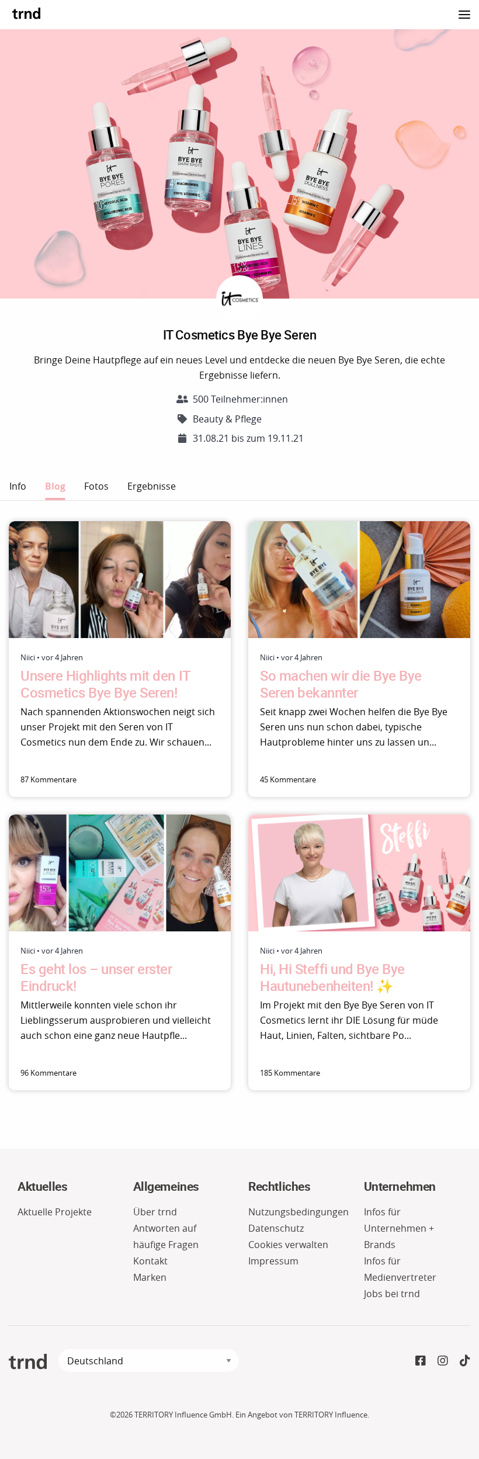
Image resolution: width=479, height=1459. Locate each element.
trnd (26, 13)
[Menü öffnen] (464, 13)
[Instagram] (443, 1360)
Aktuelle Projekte (55, 1211)
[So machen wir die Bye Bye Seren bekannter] (359, 579)
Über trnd (155, 1211)
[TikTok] (465, 1360)
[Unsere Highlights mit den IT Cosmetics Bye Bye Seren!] (120, 579)
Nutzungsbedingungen (298, 1211)
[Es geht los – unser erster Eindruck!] (120, 873)
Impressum (273, 1260)
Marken (149, 1277)
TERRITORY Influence (330, 1415)
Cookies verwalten (288, 1244)
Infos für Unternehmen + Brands (399, 1228)
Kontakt (150, 1260)
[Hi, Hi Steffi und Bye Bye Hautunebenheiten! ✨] (359, 873)
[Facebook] (420, 1360)
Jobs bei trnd (392, 1293)
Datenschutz (276, 1228)
